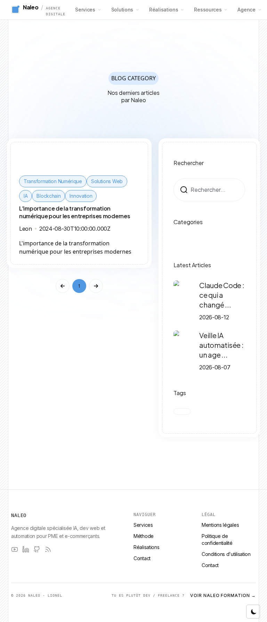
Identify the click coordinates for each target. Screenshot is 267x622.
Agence (246, 10)
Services (85, 10)
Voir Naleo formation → (223, 595)
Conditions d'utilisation (226, 554)
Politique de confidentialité (217, 539)
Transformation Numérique (53, 181)
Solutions (122, 10)
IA (25, 196)
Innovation (81, 196)
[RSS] (47, 549)
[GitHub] (36, 549)
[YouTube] (14, 549)
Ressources (207, 10)
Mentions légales (220, 525)
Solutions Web (107, 181)
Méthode (144, 536)
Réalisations (163, 10)
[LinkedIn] (25, 549)
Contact (142, 558)
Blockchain (48, 196)
